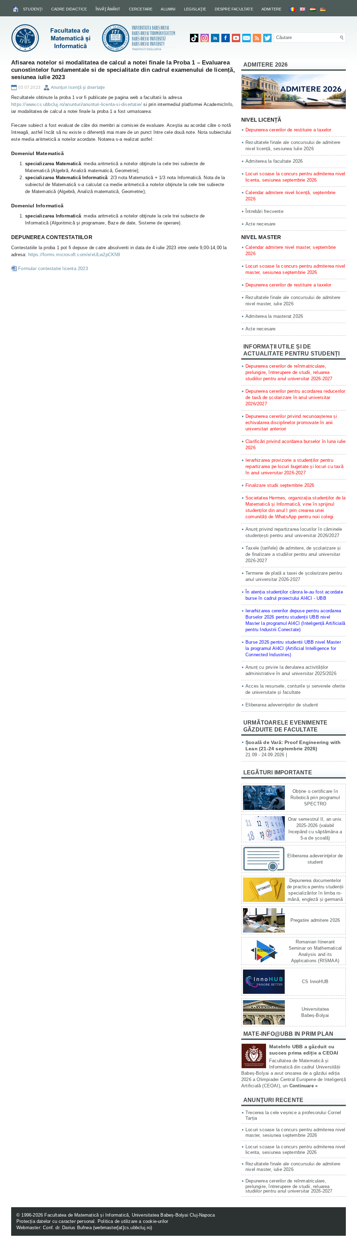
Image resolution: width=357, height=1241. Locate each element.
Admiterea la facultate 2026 (274, 161)
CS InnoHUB (315, 981)
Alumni (168, 9)
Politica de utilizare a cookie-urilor (133, 1221)
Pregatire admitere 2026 (315, 920)
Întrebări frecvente (264, 211)
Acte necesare (260, 224)
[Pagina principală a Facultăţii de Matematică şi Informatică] (16, 8)
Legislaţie (195, 9)
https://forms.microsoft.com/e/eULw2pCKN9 (74, 254)
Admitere (271, 9)
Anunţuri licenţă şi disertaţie (78, 87)
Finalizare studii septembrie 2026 (279, 485)
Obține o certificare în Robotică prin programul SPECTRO (315, 797)
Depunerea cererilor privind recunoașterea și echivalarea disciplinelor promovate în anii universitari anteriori (291, 422)
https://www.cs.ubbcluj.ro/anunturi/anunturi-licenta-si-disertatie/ (76, 104)
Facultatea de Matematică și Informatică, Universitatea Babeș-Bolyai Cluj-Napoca (129, 1215)
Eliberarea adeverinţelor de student (281, 704)
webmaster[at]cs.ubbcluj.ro (122, 1227)
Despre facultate (234, 9)
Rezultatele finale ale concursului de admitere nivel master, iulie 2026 (292, 1166)
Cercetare (141, 9)
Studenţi (33, 9)
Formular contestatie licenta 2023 (53, 268)
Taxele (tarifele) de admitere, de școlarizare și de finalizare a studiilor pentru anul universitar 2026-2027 (293, 554)
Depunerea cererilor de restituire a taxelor (288, 129)
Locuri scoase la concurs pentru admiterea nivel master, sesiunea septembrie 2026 (295, 1132)
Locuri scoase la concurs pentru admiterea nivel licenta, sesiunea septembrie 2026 (295, 1149)
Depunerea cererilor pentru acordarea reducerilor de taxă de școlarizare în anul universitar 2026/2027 (295, 397)
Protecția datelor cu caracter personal (55, 1221)
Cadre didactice (69, 9)
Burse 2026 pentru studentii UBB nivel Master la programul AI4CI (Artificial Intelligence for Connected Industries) (293, 648)
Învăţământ (108, 9)
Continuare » (303, 1085)
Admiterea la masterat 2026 (274, 316)
